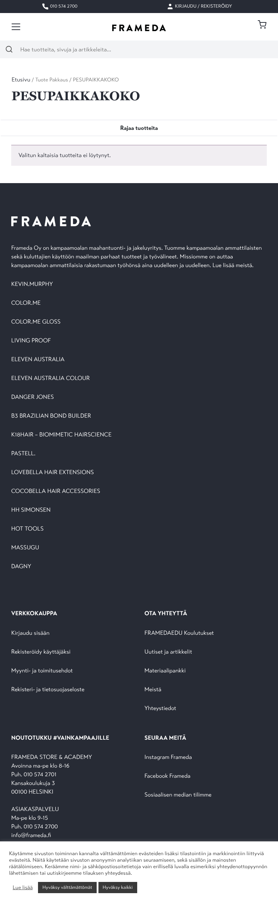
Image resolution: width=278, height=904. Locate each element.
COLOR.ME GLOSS (35, 321)
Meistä (152, 689)
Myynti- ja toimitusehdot (42, 670)
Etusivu (21, 79)
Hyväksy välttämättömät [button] (67, 887)
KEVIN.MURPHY (32, 284)
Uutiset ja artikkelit (168, 652)
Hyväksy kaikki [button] (118, 887)
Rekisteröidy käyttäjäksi (41, 652)
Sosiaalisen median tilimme (177, 794)
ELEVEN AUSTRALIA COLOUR (50, 378)
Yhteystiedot (160, 708)
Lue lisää (23, 887)
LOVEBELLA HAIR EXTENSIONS (52, 472)
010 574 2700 (63, 6)
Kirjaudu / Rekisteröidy (203, 6)
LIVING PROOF (31, 340)
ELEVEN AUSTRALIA (37, 359)
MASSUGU (25, 547)
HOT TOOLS (27, 528)
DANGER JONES (32, 397)
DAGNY (21, 566)
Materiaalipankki (165, 670)
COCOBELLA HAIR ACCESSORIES (55, 491)
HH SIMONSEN (31, 510)
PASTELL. (23, 453)
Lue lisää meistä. (233, 265)
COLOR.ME (26, 303)
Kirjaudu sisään (30, 633)
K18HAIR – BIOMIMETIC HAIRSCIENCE (61, 434)
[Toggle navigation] (16, 27)
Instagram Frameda (168, 757)
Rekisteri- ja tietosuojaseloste (47, 689)
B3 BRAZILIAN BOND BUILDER (51, 416)
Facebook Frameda (167, 776)
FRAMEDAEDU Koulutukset (179, 633)
